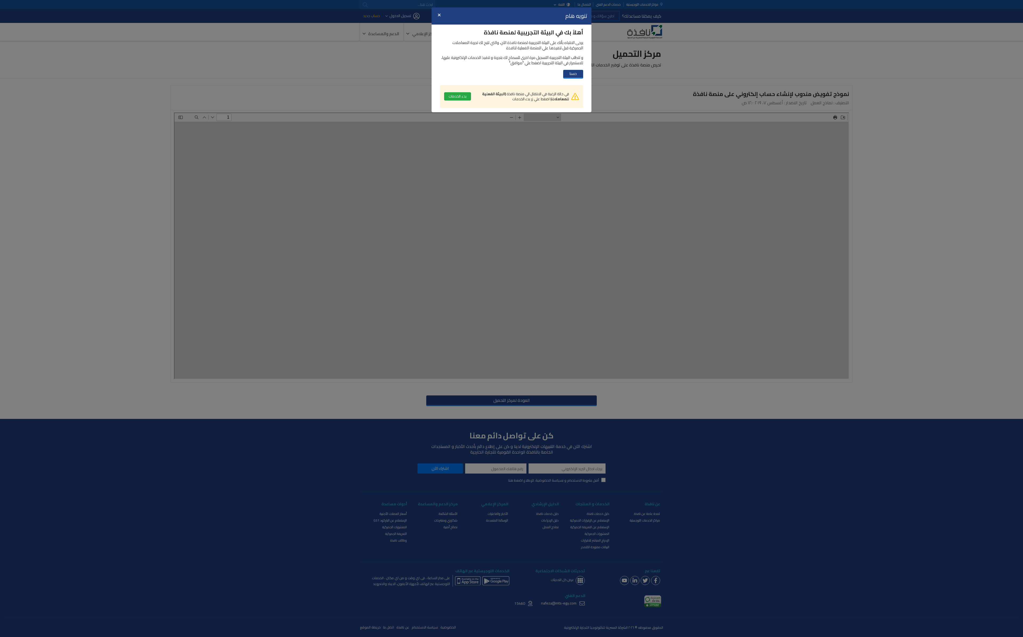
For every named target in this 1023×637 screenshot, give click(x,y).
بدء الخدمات (457, 96)
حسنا (573, 73)
